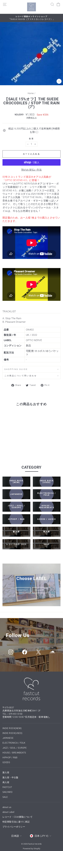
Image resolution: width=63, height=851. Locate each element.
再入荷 (5, 782)
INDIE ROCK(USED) (12, 733)
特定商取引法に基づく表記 (16, 821)
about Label (8, 812)
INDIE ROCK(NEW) (12, 728)
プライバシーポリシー (13, 826)
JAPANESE (7, 738)
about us (6, 807)
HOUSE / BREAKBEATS (14, 752)
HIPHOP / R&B (9, 757)
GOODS (6, 762)
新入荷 (5, 772)
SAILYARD (40, 590)
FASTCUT (23, 590)
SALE (5, 797)
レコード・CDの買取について (17, 817)
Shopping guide (16, 369)
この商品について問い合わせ (20, 376)
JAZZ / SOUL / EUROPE (14, 748)
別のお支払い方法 (31, 169)
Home (31, 93)
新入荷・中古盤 (10, 777)
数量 (31, 139)
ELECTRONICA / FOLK (13, 743)
